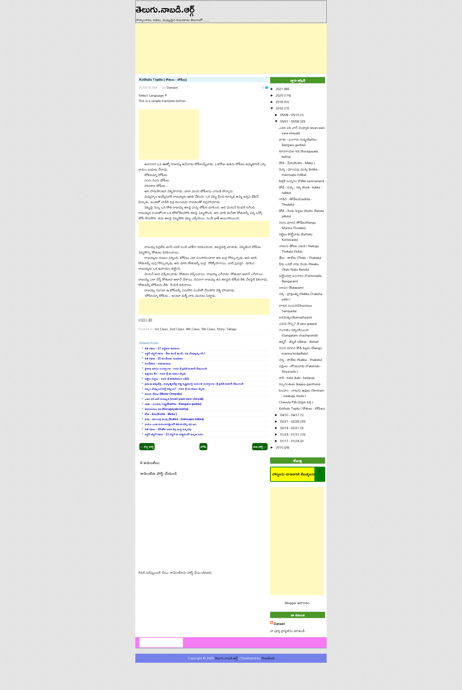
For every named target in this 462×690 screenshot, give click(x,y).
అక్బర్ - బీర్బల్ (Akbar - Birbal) (299, 341)
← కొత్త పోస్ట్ (147, 446)
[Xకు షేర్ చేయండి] (147, 320)
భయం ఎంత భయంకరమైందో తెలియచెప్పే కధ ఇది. (171, 424)
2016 (280, 108)
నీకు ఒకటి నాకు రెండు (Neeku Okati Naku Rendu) (299, 267)
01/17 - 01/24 (290, 441)
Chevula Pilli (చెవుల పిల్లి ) (296, 402)
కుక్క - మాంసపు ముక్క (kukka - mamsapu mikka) (174, 419)
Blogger (290, 603)
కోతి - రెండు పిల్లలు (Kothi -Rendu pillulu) (301, 213)
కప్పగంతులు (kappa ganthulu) (299, 384)
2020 (280, 95)
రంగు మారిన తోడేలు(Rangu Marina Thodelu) (297, 225)
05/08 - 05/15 (290, 115)
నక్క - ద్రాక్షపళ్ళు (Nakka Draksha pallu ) (300, 296)
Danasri (172, 87)
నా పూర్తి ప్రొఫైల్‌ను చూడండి (287, 631)
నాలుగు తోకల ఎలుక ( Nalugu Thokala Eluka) (299, 249)
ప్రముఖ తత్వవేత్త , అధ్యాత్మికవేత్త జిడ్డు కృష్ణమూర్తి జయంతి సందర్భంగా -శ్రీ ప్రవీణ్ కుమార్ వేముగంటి (194, 383)
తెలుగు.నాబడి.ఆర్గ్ (226, 658)
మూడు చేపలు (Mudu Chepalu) (163, 393)
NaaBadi (267, 658)
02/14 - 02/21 (290, 428)
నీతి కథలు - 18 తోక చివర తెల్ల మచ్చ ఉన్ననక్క (168, 429)
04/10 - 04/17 (290, 415)
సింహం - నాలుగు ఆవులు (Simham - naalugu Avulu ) (301, 393)
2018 (280, 102)
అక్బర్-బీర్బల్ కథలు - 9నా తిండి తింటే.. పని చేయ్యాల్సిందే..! (175, 353)
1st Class (161, 329)
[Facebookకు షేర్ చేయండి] (150, 320)
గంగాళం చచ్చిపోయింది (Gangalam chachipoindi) (298, 333)
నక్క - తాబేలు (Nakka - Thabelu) (300, 359)
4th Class (193, 329)
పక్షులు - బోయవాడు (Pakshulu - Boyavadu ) (300, 369)
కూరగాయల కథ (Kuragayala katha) (166, 409)
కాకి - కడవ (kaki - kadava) (297, 377)
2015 (280, 447)
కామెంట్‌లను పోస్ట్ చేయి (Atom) (191, 572)
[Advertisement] (231, 48)
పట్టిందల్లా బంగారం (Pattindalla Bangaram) (300, 278)
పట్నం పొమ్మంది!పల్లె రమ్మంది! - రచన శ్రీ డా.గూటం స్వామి (175, 388)
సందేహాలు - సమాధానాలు (158, 363)
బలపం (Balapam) (291, 287)
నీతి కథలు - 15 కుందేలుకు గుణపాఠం (164, 358)
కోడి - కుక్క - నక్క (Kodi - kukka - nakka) (300, 190)
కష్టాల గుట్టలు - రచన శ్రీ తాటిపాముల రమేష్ (167, 378)
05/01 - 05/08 (290, 121)
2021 (280, 89)
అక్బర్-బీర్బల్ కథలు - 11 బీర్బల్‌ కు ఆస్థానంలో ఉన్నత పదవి (174, 434)
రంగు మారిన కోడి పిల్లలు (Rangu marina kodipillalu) (300, 351)
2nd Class (177, 329)
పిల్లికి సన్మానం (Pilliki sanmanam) (301, 181)
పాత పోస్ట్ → (260, 446)
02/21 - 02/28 (290, 421)
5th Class (208, 329)
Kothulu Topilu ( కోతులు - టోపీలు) (163, 79)
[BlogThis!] (143, 320)
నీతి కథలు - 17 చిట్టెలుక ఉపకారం (162, 348)
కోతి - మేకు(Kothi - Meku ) (161, 414)
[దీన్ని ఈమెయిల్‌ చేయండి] (140, 320)
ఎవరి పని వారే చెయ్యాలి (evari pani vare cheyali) (174, 399)
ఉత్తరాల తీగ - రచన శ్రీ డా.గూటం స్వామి (165, 373)
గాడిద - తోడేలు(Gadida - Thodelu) (295, 202)
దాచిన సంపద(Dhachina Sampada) (295, 308)
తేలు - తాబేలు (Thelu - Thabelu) (300, 257)
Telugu (231, 329)
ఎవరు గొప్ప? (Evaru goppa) (298, 323)
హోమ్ (203, 446)
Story (221, 329)
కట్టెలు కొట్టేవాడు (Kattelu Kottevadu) (295, 237)
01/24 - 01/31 (290, 434)
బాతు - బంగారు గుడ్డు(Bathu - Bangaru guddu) (173, 404)
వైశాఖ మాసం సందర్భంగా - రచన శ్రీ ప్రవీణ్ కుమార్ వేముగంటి (176, 368)
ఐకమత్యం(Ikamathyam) (295, 317)
